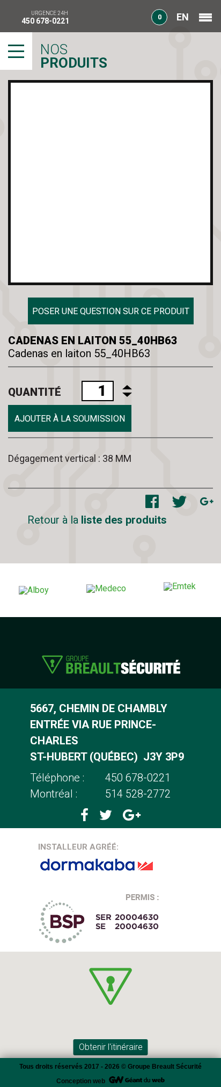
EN (182, 17)
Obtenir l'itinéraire (111, 1047)
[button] (110, 986)
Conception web (80, 1081)
